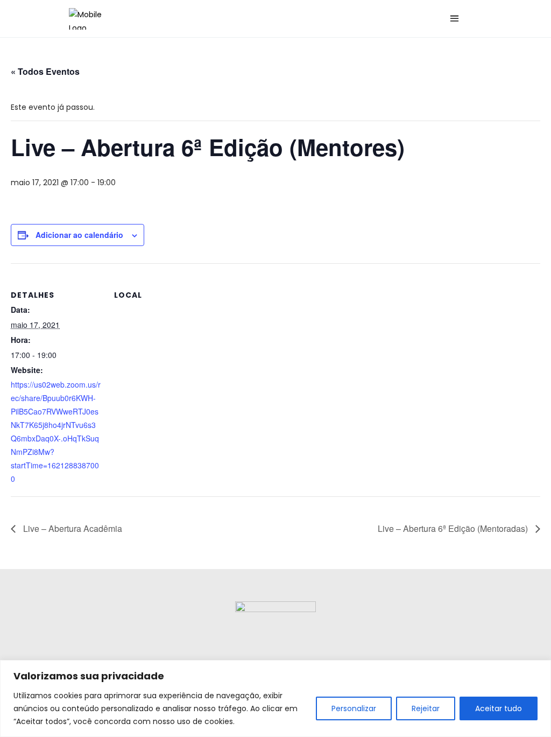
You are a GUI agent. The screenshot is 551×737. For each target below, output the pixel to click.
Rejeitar (426, 708)
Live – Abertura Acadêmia (71, 528)
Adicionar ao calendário (79, 234)
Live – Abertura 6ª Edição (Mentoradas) (454, 528)
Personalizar (353, 708)
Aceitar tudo (498, 708)
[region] (275, 698)
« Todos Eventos (45, 71)
